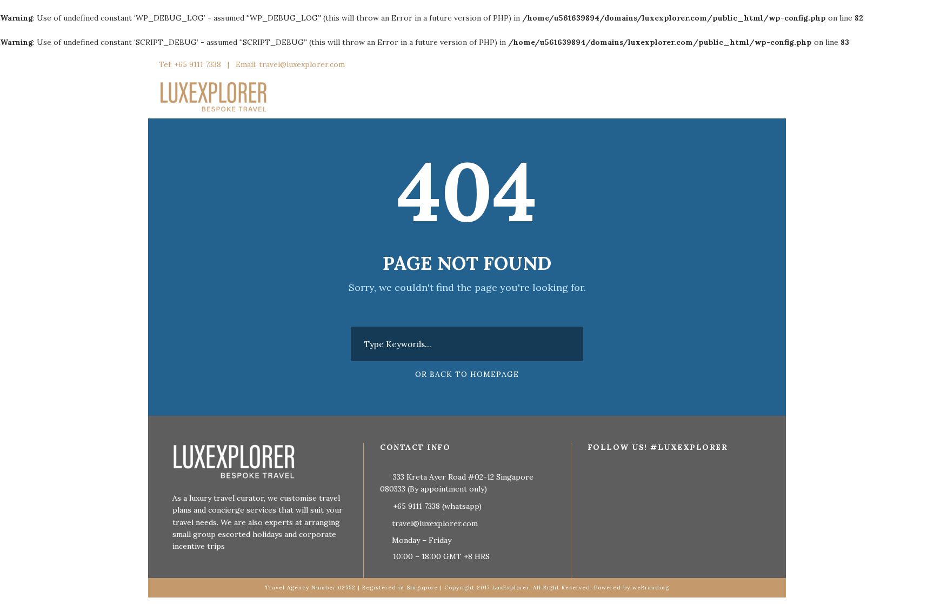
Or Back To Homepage (467, 374)
